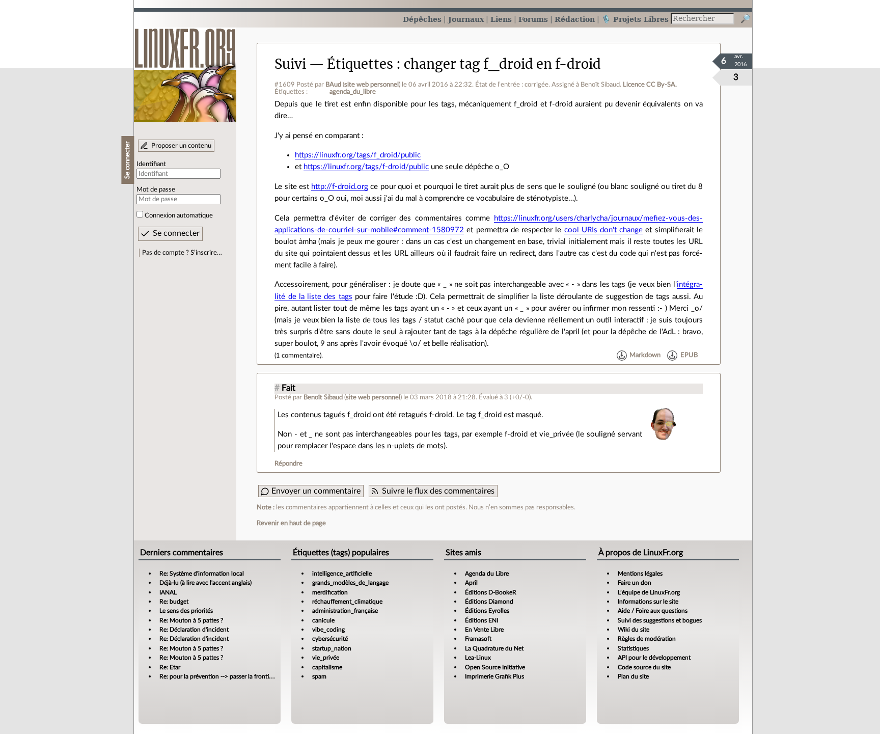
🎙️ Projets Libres (635, 19)
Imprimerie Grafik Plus (494, 676)
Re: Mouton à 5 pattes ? (191, 620)
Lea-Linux (478, 658)
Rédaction (575, 19)
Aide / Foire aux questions (653, 611)
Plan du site (633, 676)
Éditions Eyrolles (487, 611)
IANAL (168, 592)
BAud (333, 84)
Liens (501, 19)
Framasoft (478, 639)
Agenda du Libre (487, 573)
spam (319, 676)
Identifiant (151, 164)
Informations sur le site (648, 602)
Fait (288, 388)
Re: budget (173, 602)
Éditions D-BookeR (490, 592)
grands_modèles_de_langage (350, 583)
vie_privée (325, 658)
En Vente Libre (484, 630)
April (471, 583)
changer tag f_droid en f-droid (502, 64)
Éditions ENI (481, 620)
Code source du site (644, 667)
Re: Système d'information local (201, 573)
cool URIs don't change (603, 230)
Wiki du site (633, 630)
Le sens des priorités (186, 611)
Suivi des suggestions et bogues (660, 620)
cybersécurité (330, 639)
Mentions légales (640, 573)
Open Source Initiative (495, 667)
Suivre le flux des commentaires (438, 491)
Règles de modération (647, 639)
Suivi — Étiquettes (333, 64)
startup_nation (331, 648)
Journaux (466, 19)
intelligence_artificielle (342, 573)
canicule (323, 620)
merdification (330, 592)
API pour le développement (654, 658)
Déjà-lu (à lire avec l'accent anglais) (205, 583)
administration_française (345, 611)
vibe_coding (328, 630)
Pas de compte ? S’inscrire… (182, 253)
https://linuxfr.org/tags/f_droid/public (358, 155)
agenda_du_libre (352, 92)
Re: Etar (169, 667)
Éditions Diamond (489, 602)
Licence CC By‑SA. (650, 84)
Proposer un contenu (181, 146)
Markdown (645, 355)
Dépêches (422, 19)
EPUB (689, 355)
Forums (533, 19)
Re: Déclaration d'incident (194, 630)
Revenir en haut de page (291, 523)
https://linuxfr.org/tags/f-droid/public (366, 167)
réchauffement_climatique (347, 602)
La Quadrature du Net (494, 648)
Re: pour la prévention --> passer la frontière (218, 676)
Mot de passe (155, 189)
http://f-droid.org (339, 187)
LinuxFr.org (185, 70)
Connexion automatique (179, 215)
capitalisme (327, 667)
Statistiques (633, 648)
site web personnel (371, 84)
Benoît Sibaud (323, 397)
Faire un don (634, 583)
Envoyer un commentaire (316, 491)
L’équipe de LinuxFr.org (649, 592)
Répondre (288, 463)
